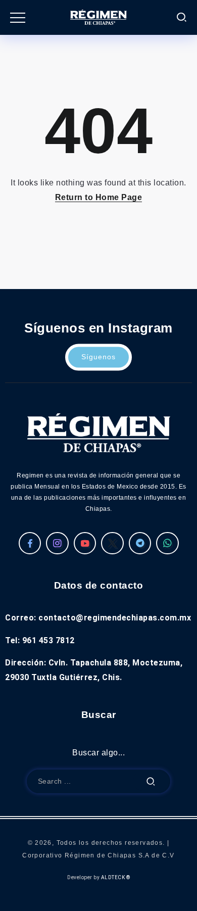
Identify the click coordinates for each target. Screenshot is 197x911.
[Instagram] (57, 543)
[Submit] (151, 781)
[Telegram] (140, 543)
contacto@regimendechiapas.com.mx (114, 617)
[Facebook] (30, 543)
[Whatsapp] (167, 543)
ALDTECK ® (115, 877)
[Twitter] (112, 543)
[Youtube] (85, 543)
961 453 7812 (48, 640)
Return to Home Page (98, 197)
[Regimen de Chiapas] (98, 432)
